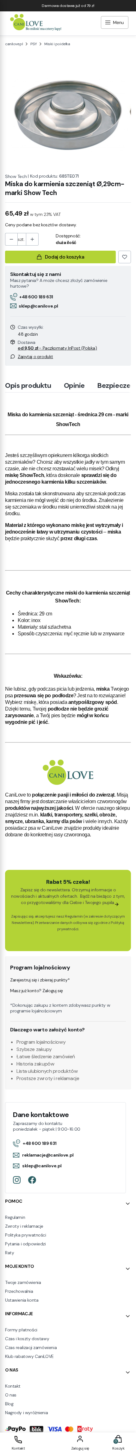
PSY (33, 43)
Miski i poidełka (57, 43)
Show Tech (16, 176)
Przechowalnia (19, 1291)
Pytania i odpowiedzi (25, 1244)
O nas (10, 1395)
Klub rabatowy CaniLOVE (29, 1356)
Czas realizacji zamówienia (31, 1347)
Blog (9, 1404)
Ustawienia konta (21, 1300)
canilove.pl (14, 43)
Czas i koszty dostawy (27, 1338)
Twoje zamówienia (23, 1282)
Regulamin (74, 916)
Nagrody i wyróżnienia (26, 1412)
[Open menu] (114, 23)
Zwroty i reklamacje (24, 1226)
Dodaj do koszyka (64, 257)
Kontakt (13, 1386)
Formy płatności (21, 1330)
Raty (9, 1252)
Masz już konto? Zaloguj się (36, 990)
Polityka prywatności (25, 1235)
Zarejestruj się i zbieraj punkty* (40, 980)
